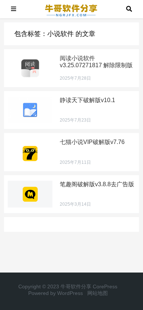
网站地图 (97, 293)
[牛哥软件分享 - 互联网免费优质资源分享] (71, 9)
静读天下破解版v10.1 (87, 100)
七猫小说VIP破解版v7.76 (92, 142)
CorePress (105, 286)
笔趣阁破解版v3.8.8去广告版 (97, 184)
